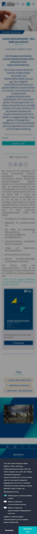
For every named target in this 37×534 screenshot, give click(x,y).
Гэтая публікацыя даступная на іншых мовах (18, 134)
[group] (18, 418)
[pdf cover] (18, 309)
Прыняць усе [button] (27, 530)
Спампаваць (18, 343)
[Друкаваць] (15, 164)
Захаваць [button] (9, 530)
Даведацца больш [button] (11, 491)
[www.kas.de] (8, 4)
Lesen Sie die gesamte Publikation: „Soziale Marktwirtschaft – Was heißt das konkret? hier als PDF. (18, 282)
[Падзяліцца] (26, 164)
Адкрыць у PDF (18, 143)
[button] (2, 401)
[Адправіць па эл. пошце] (20, 164)
